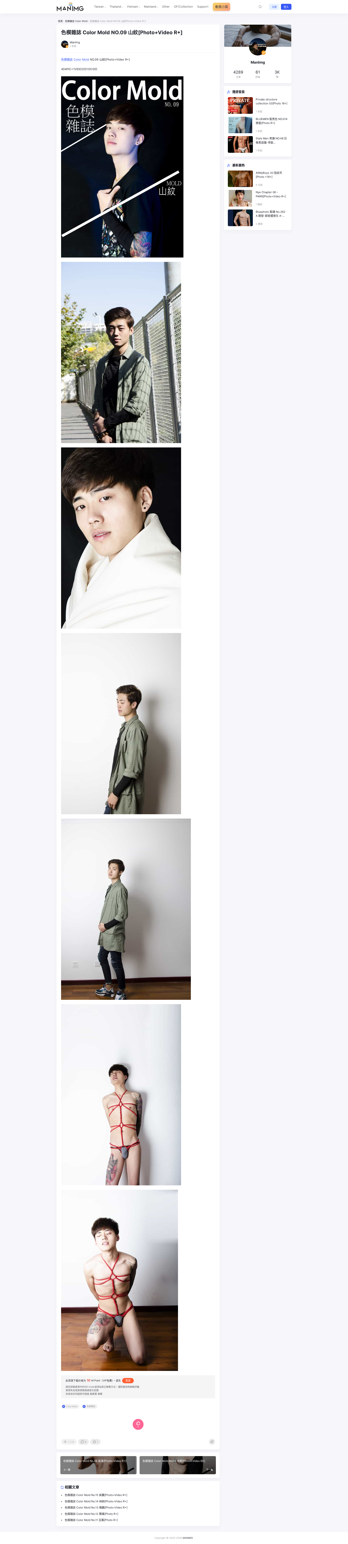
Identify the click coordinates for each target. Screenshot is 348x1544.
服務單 (93, 1393)
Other (166, 6)
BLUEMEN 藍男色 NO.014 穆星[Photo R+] (271, 121)
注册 (274, 6)
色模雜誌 (67, 59)
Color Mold (81, 59)
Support (202, 6)
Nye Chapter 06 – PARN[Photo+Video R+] (271, 194)
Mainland (150, 6)
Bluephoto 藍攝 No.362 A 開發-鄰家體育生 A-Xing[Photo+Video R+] (270, 214)
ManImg (258, 62)
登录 (127, 1380)
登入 (286, 6)
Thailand (115, 6)
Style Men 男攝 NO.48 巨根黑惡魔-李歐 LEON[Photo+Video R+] (271, 141)
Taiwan (99, 6)
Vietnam (132, 6)
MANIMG (188, 1537)
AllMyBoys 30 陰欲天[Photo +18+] (269, 175)
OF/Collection (183, 6)
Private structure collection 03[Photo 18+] (271, 101)
